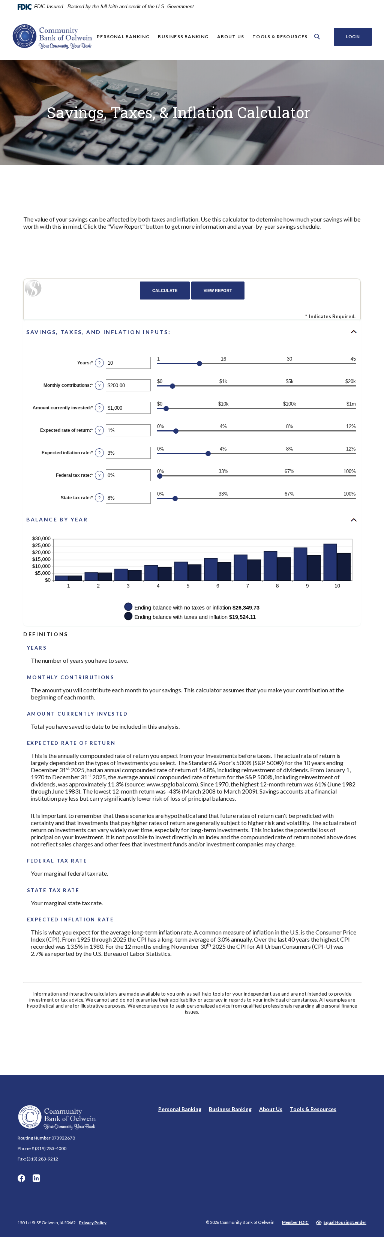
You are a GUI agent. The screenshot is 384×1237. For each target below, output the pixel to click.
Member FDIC (295, 1222)
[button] (192, 331)
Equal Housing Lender (345, 1222)
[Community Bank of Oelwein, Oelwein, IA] (52, 36)
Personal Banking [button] (123, 36)
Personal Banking (179, 1109)
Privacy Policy (92, 1222)
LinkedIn (36, 1178)
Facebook (21, 1178)
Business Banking (230, 1109)
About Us (270, 1109)
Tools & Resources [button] (280, 36)
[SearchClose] (317, 36)
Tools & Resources (313, 1109)
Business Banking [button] (183, 36)
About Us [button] (230, 36)
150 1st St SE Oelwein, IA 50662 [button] (46, 1222)
